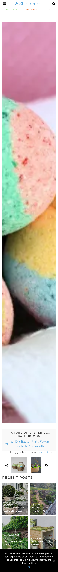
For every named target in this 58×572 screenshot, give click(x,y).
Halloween (11, 10)
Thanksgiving (32, 10)
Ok (29, 567)
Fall (50, 10)
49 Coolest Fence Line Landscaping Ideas (13, 540)
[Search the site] (53, 4)
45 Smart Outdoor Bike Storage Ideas (41, 541)
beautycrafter (43, 452)
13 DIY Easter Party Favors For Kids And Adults (30, 444)
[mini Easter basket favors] (19, 465)
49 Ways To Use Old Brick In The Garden (42, 507)
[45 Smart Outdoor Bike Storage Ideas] (43, 532)
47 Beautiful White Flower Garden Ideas (14, 507)
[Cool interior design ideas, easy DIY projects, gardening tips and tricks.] (29, 5)
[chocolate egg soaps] (36, 465)
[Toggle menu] (4, 4)
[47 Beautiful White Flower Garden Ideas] (15, 499)
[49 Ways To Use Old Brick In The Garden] (43, 499)
